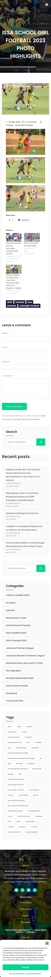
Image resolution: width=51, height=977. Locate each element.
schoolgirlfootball (16, 784)
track (10, 816)
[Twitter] (29, 890)
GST (28, 742)
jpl (41, 758)
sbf (20, 774)
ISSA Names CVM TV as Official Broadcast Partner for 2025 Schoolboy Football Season (22, 497)
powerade (36, 768)
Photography (13, 670)
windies (11, 827)
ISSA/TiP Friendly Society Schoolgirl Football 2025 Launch (13, 248)
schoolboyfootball (16, 779)
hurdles (38, 742)
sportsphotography (16, 800)
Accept (25, 967)
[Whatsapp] (35, 890)
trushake (38, 816)
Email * (5, 347)
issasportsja (21, 747)
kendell (19, 763)
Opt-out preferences (17, 973)
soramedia (23, 795)
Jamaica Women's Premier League (25, 655)
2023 (9, 302)
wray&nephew (31, 832)
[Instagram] (22, 890)
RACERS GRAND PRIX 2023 (20, 678)
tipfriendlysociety (15, 811)
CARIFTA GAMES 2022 (17, 595)
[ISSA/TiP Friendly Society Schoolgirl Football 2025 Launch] (14, 237)
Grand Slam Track (16, 617)
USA (9, 821)
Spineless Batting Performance (22, 513)
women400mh (14, 832)
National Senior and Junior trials (24, 663)
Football (9, 125)
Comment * (8, 375)
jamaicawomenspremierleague (21, 758)
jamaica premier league (18, 753)
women (34, 827)
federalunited (13, 737)
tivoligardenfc (34, 811)
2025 (19, 726)
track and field (23, 816)
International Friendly (18, 625)
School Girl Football (24, 125)
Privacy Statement (33, 973)
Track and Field (14, 700)
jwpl (9, 763)
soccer (10, 795)
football (20, 302)
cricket (24, 732)
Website (6, 361)
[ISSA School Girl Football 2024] (32, 237)
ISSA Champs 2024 (16, 640)
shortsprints (34, 790)
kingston (31, 763)
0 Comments (31, 122)
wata (18, 821)
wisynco (22, 827)
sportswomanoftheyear (18, 805)
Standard (11, 693)
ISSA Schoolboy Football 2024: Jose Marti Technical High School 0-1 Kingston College (13, 281)
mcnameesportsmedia (17, 768)
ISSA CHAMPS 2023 (16, 632)
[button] (47, 943)
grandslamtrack (15, 742)
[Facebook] (16, 890)
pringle (11, 774)
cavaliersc (12, 732)
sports (35, 795)
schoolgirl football (29, 305)
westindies (30, 821)
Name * (5, 333)
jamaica (11, 305)
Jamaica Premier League (20, 648)
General (10, 610)
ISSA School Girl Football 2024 (31, 244)
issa (30, 302)
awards (29, 726)
